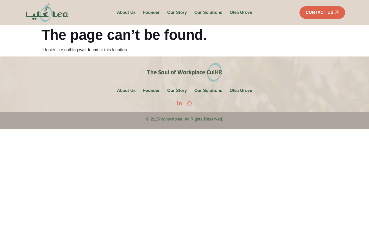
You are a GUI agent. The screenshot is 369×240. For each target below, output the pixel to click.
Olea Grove (241, 12)
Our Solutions (208, 12)
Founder (151, 12)
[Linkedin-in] (179, 103)
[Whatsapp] (189, 103)
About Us (126, 12)
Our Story (177, 12)
